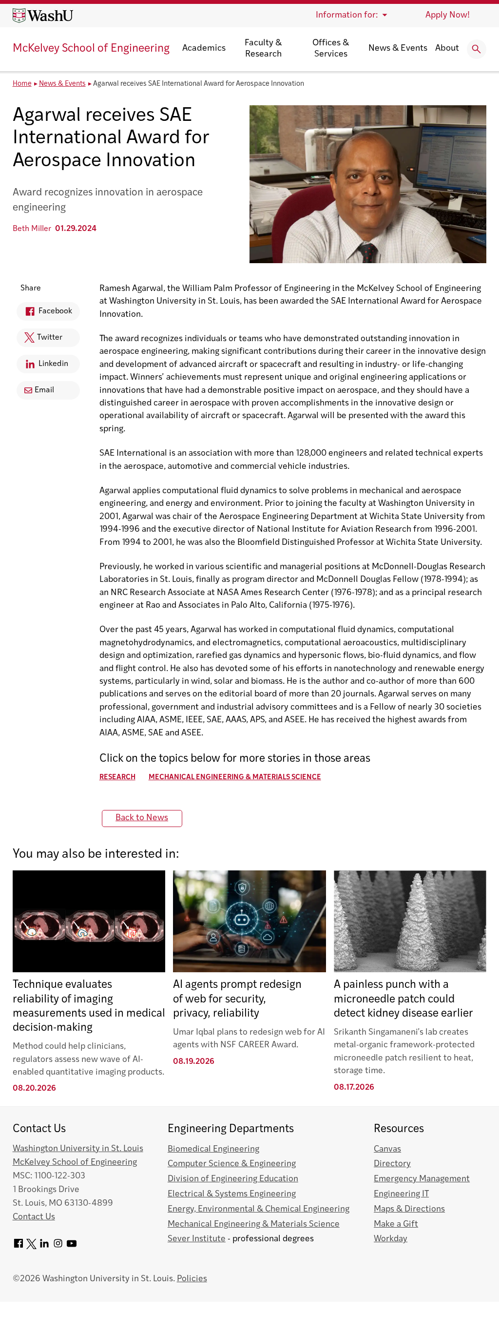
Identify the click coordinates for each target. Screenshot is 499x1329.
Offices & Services (330, 49)
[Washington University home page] (43, 15)
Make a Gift (396, 1224)
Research (117, 777)
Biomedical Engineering (213, 1149)
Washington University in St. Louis (78, 1149)
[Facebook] (18, 1247)
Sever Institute (197, 1239)
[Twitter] (31, 1247)
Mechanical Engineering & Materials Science (235, 777)
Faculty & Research (263, 49)
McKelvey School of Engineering (91, 49)
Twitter (40, 340)
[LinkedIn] (44, 1247)
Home (22, 84)
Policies (192, 1279)
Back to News (141, 818)
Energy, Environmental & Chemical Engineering (258, 1209)
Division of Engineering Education (233, 1179)
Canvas (387, 1149)
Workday (390, 1239)
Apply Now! (447, 15)
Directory (392, 1164)
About (447, 48)
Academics (204, 48)
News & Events (397, 48)
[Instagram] (58, 1247)
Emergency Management (422, 1179)
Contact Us (34, 1217)
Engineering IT (401, 1194)
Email (44, 390)
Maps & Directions (409, 1209)
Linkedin (43, 366)
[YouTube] (71, 1247)
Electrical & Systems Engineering (232, 1194)
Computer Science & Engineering (232, 1164)
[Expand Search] (476, 49)
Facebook (44, 314)
